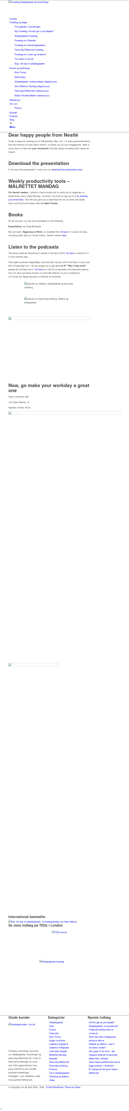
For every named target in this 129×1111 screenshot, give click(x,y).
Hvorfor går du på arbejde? (102, 1022)
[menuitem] (65, 18)
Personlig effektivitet (59, 1061)
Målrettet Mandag (57, 1054)
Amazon (65, 231)
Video (52, 1080)
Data (51, 1026)
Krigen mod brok (57, 1040)
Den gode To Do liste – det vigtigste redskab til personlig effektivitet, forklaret (103, 1055)
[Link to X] (10, 1090)
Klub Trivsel (55, 1036)
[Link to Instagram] (10, 1098)
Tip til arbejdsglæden (59, 1072)
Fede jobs (54, 1033)
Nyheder (53, 1058)
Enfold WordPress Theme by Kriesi (63, 1087)
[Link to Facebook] (10, 1094)
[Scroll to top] (1, 1109)
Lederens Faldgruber (59, 1047)
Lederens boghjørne (58, 1044)
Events (52, 1029)
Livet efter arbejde (58, 1051)
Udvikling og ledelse (59, 1076)
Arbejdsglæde (56, 1022)
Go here (70, 253)
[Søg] (11, 123)
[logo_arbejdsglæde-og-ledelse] (33, 2)
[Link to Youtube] (10, 1102)
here (64, 235)
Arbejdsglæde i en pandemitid (103, 1026)
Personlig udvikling (58, 1065)
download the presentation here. (67, 169)
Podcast (53, 1069)
